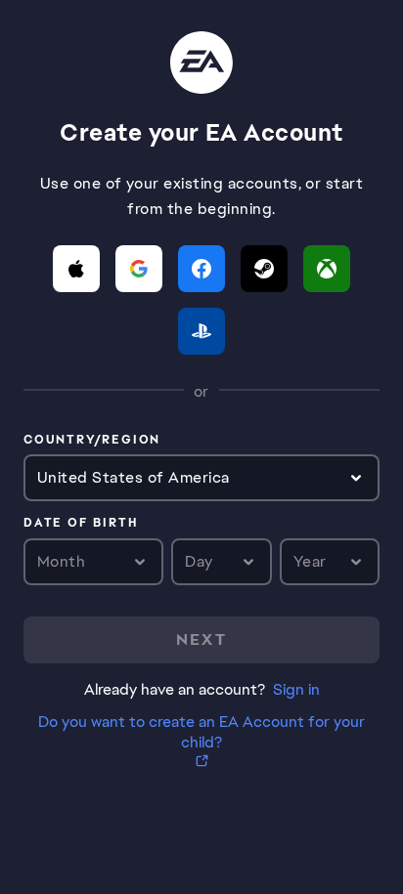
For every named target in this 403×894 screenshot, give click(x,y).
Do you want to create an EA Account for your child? (201, 731)
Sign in (296, 689)
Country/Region (91, 440)
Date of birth (80, 524)
